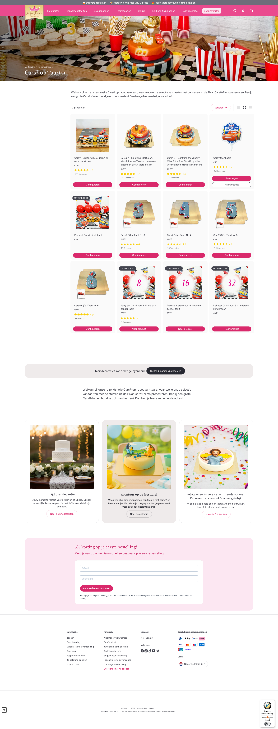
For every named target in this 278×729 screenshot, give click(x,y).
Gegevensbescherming (115, 655)
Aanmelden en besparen (96, 588)
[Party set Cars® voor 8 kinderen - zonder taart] (139, 293)
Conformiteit (110, 642)
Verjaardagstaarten (76, 11)
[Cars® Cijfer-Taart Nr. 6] (92, 292)
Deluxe (141, 11)
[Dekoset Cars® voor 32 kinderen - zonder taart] (231, 293)
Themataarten (123, 11)
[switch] (267, 724)
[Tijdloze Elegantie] (62, 457)
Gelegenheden (101, 11)
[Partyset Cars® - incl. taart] (92, 221)
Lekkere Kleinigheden (163, 11)
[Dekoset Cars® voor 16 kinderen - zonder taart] (185, 293)
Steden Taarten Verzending (80, 646)
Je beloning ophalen (77, 660)
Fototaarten (53, 11)
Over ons (71, 651)
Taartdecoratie (190, 11)
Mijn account (73, 664)
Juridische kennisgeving (116, 646)
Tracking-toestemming (115, 664)
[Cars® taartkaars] (231, 144)
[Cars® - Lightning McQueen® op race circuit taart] (92, 146)
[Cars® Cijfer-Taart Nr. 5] (231, 222)
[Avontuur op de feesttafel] (139, 457)
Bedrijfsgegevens (112, 651)
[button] (4, 710)
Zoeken (70, 638)
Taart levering (73, 642)
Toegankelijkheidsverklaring (117, 660)
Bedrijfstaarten (211, 11)
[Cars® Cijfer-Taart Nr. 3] (139, 222)
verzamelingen (44, 67)
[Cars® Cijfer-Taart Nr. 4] (185, 222)
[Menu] (273, 702)
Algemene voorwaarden (116, 638)
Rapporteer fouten (76, 655)
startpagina (30, 67)
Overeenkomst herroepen (117, 668)
